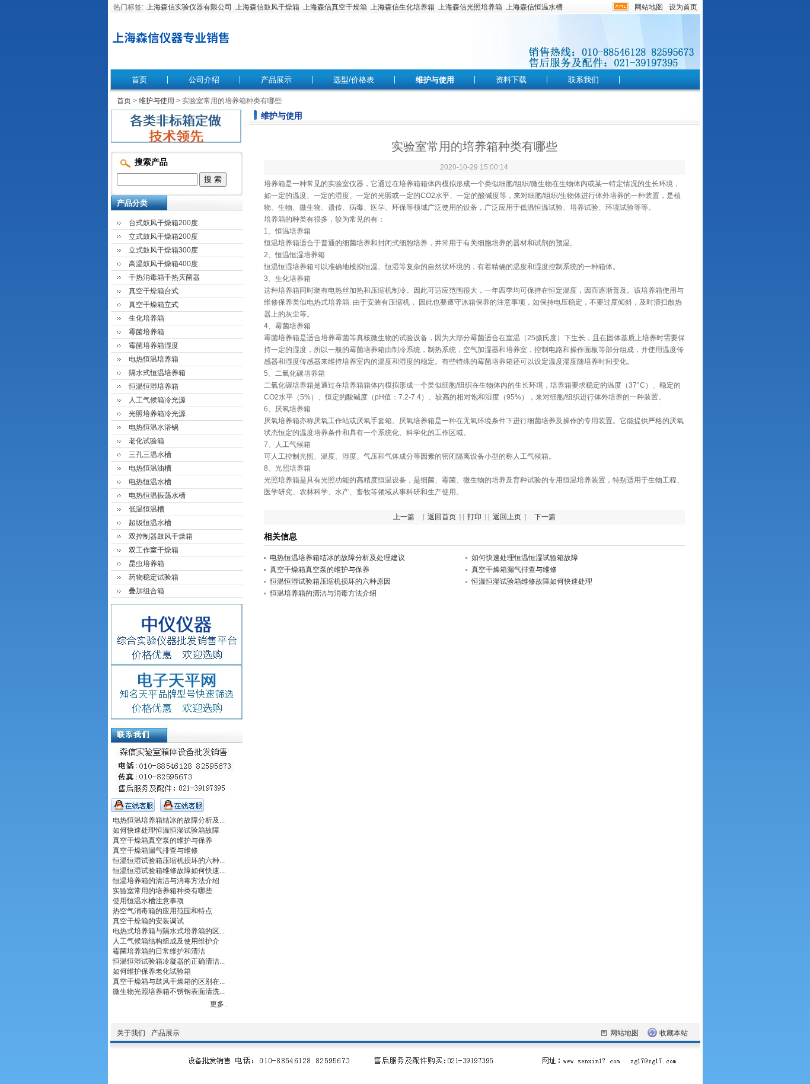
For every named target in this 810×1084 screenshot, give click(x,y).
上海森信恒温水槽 (534, 7)
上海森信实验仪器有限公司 (189, 7)
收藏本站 (673, 1033)
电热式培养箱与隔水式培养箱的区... (169, 931)
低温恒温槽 (146, 509)
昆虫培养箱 (146, 563)
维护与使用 (435, 79)
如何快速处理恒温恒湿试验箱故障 (524, 558)
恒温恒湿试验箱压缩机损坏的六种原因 (330, 581)
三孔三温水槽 (150, 454)
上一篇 (403, 517)
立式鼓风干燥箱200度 (163, 236)
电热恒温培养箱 (153, 359)
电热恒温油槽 (150, 468)
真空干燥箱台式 (153, 291)
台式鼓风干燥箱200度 (163, 223)
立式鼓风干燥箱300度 (163, 250)
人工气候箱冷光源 (157, 400)
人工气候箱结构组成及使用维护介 (166, 941)
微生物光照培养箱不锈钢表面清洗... (169, 991)
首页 (139, 79)
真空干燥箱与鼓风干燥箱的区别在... (169, 981)
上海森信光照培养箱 (470, 7)
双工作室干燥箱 (153, 550)
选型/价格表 (353, 79)
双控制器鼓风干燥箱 (161, 536)
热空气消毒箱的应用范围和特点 (162, 911)
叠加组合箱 (146, 591)
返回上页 (507, 517)
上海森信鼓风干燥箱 (267, 7)
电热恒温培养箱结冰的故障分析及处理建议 (337, 558)
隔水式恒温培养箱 (157, 373)
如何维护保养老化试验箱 (152, 971)
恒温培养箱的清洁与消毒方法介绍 (323, 593)
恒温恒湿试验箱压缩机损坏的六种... (169, 860)
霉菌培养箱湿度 (153, 345)
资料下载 (511, 79)
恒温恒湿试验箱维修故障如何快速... (169, 870)
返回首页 (442, 517)
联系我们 (583, 79)
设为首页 (683, 7)
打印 (474, 517)
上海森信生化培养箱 (403, 7)
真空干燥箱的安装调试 (148, 921)
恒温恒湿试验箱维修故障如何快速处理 (531, 581)
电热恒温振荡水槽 (157, 495)
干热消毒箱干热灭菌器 (164, 277)
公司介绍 (204, 79)
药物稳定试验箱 (153, 577)
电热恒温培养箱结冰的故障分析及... (169, 820)
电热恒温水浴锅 (153, 427)
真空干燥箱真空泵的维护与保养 (319, 569)
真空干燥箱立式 (153, 304)
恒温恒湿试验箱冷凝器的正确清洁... (169, 961)
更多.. (219, 1004)
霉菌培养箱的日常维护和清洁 (159, 951)
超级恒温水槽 (150, 523)
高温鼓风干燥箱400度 (163, 264)
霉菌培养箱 (146, 332)
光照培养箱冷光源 (157, 414)
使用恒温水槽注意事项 (148, 901)
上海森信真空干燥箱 (335, 7)
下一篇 (545, 517)
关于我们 (131, 1033)
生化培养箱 (146, 318)
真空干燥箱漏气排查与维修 (514, 569)
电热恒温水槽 (150, 482)
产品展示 (276, 79)
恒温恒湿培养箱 (153, 386)
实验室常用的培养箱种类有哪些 (162, 891)
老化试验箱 (146, 441)
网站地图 (648, 7)
